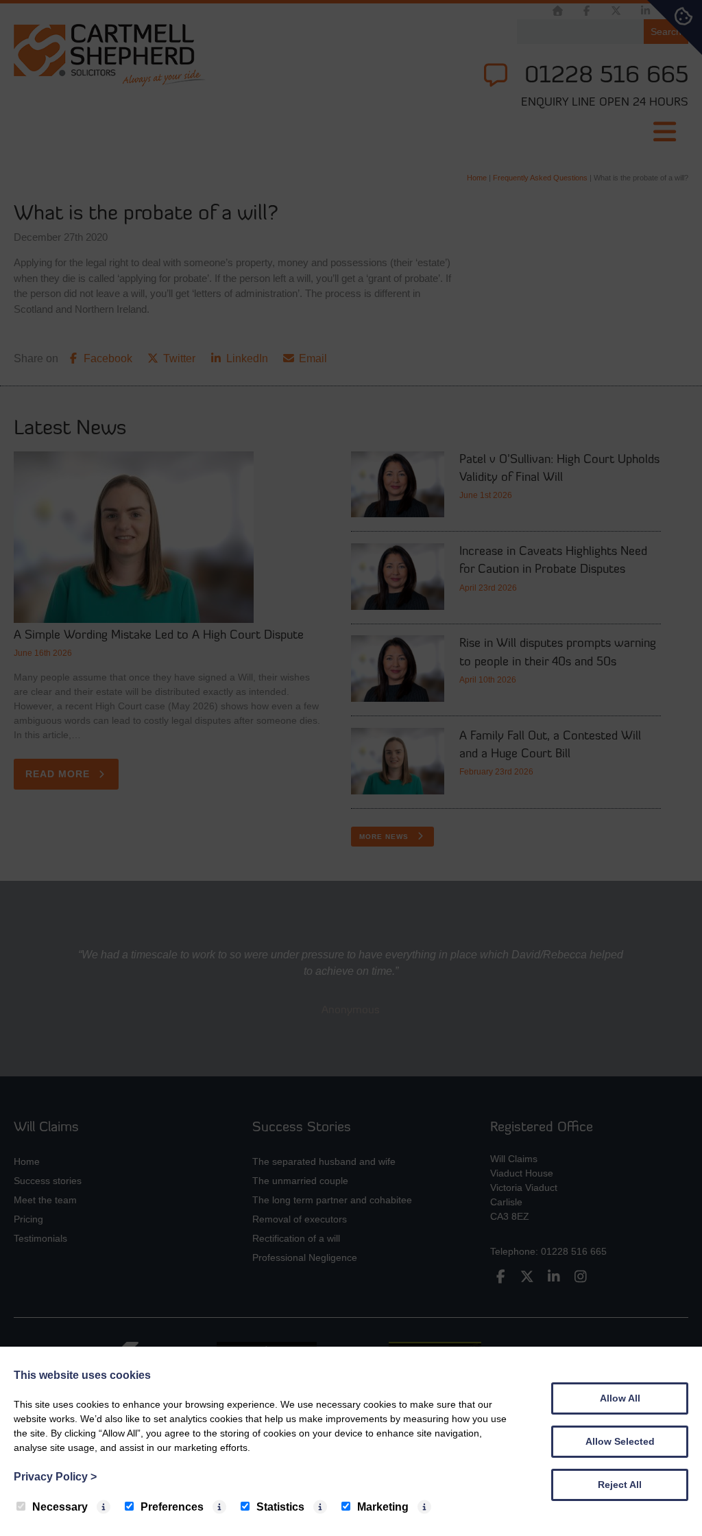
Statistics (280, 1507)
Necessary (60, 1507)
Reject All (620, 1484)
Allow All (620, 1398)
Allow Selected (620, 1441)
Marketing (383, 1507)
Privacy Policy (55, 1476)
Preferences (172, 1507)
